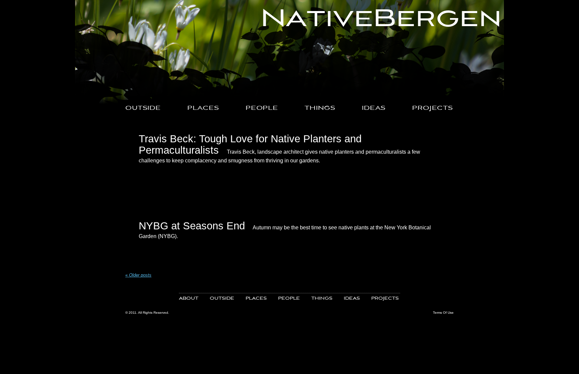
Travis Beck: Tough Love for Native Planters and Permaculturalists (250, 144)
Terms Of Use (443, 312)
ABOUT (188, 298)
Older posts (138, 275)
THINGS (320, 108)
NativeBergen (381, 19)
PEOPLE (262, 108)
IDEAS (374, 108)
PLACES (203, 108)
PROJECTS (432, 108)
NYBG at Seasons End (192, 225)
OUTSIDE (143, 108)
